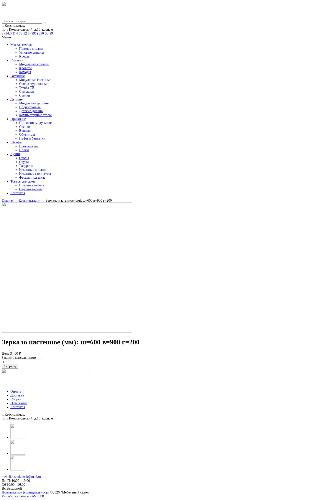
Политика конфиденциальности (25, 492)
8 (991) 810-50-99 (40, 33)
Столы (24, 158)
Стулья (24, 162)
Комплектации (30, 200)
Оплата (15, 391)
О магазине (18, 403)
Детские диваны (31, 111)
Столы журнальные (33, 84)
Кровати (25, 68)
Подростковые (30, 107)
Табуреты (26, 166)
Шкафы (16, 142)
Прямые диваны (31, 48)
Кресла (24, 56)
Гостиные (17, 76)
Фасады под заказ (32, 177)
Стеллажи (26, 91)
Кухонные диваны (32, 169)
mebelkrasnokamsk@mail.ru (21, 477)
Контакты (17, 193)
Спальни (16, 60)
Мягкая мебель (21, 44)
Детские (16, 99)
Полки (24, 150)
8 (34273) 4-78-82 (14, 33)
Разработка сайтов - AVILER (23, 496)
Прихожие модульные (35, 123)
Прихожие (18, 119)
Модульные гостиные (35, 80)
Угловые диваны (31, 52)
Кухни (15, 154)
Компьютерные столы (35, 115)
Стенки (24, 95)
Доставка (17, 395)
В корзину (9, 366)
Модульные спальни (34, 64)
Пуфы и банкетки (32, 138)
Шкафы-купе (28, 146)
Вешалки (26, 130)
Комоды (25, 72)
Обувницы (27, 134)
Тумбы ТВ (27, 87)
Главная (7, 200)
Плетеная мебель (31, 185)
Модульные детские (34, 103)
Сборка (15, 399)
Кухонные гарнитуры (35, 173)
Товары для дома (22, 181)
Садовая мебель (30, 189)
